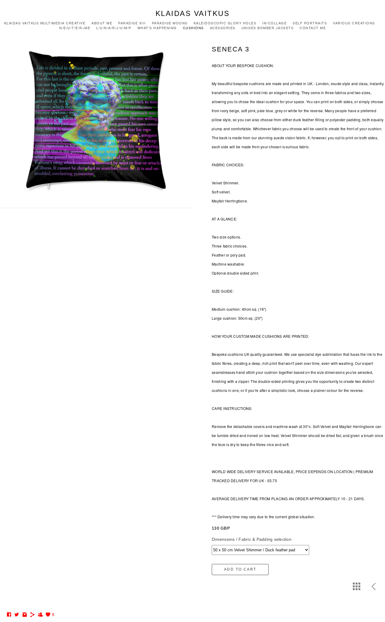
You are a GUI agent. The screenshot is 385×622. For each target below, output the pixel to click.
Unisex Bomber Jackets (268, 27)
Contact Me (313, 27)
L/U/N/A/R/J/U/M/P (113, 27)
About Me (101, 22)
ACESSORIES (223, 27)
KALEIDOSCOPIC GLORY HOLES (225, 22)
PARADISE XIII (132, 22)
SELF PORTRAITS (310, 22)
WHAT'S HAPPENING (157, 27)
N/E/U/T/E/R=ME (74, 27)
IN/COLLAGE (274, 22)
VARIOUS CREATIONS (354, 22)
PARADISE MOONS (170, 22)
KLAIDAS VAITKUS (193, 13)
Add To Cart (240, 569)
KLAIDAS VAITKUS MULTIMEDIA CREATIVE (45, 22)
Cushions (193, 27)
